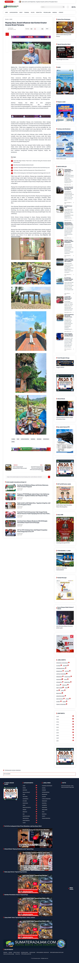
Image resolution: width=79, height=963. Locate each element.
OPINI (65, 679)
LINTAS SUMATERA (14, 12)
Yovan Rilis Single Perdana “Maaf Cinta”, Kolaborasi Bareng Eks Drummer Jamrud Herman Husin (32, 161)
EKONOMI (30, 790)
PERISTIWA (67, 682)
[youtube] (74, 892)
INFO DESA (30, 796)
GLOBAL (13, 439)
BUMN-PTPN (39, 12)
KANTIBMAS (30, 798)
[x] (7, 40)
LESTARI (67, 671)
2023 (65, 724)
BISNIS (30, 787)
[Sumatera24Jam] (11, 7)
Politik (62, 690)
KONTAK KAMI (32, 952)
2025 (65, 719)
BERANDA (5, 952)
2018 (65, 738)
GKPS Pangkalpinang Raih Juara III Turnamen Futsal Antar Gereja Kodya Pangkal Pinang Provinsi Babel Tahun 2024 (69, 315)
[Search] (63, 7)
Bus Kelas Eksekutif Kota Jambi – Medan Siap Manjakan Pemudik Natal (68, 188)
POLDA (58, 685)
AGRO (30, 785)
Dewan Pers (17, 954)
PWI (57, 690)
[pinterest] (7, 50)
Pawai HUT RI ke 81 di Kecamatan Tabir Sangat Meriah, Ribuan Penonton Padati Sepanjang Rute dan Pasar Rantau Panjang (33, 512)
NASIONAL (54, 12)
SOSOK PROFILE (30, 820)
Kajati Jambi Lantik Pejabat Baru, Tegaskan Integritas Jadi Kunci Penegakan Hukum (33, 503)
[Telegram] (7, 44)
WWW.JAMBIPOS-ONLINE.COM (42, 952)
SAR (30, 814)
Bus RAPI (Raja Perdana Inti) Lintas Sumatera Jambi (68, 279)
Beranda (7, 19)
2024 (65, 721)
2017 (65, 740)
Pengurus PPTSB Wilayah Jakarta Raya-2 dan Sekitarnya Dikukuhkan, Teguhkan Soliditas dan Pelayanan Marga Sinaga (33, 494)
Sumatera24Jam (37, 958)
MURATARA (67, 676)
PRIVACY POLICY (16, 952)
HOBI (18, 439)
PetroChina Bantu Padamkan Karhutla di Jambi (46, 1)
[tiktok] (72, 892)
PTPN (66, 687)
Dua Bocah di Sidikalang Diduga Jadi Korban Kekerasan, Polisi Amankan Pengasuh (33, 485)
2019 (65, 735)
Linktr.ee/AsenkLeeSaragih (8, 954)
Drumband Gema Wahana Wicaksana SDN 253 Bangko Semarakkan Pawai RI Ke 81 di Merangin (32, 521)
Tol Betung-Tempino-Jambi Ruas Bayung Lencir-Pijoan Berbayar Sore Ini (29, 170)
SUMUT (20, 12)
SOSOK (11, 19)
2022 (65, 727)
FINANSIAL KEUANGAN (62, 663)
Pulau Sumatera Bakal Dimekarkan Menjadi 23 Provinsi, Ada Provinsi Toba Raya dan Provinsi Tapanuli (68, 223)
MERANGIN (59, 676)
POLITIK (32, 12)
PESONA (30, 809)
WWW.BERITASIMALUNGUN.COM (56, 952)
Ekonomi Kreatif (30, 792)
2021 (65, 730)
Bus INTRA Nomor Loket (68, 206)
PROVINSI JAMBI (47, 12)
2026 (65, 716)
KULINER (30, 801)
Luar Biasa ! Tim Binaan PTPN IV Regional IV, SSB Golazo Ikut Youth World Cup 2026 (32, 167)
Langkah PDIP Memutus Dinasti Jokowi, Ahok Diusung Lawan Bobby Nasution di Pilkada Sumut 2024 (68, 298)
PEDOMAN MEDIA (24, 952)
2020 (65, 732)
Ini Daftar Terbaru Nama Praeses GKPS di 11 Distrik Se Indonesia (68, 241)
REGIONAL (39, 439)
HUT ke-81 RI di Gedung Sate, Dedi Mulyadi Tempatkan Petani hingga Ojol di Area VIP (32, 173)
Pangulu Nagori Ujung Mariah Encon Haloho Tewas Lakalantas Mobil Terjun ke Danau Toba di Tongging (69, 170)
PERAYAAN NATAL (30, 807)
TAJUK (64, 701)
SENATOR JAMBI (60, 696)
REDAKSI (10, 952)
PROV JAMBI (59, 687)
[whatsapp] (7, 47)
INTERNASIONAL (60, 668)
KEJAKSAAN (59, 671)
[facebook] (7, 37)
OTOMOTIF (61, 12)
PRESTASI (64, 685)
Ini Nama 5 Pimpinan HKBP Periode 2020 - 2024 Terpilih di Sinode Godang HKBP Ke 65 (69, 260)
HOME (6, 12)
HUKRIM (65, 665)
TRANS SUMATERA (61, 704)
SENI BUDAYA (46, 439)
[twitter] (70, 892)
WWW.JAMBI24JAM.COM (26, 954)
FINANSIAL (26, 12)
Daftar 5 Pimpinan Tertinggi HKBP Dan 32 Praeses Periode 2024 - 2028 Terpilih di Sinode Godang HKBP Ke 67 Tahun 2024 (68, 335)
